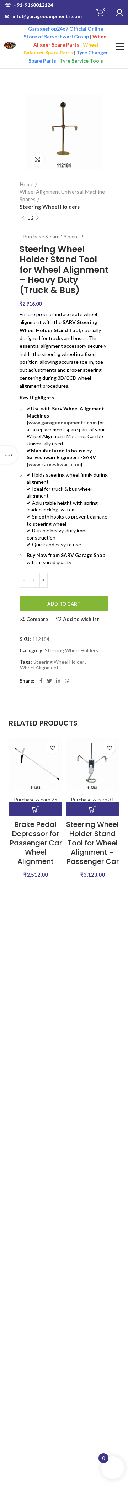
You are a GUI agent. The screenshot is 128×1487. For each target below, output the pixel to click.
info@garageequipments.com (43, 16)
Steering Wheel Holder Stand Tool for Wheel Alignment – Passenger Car (92, 843)
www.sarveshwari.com (54, 464)
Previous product (23, 217)
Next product (37, 217)
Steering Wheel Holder (58, 662)
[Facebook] (41, 680)
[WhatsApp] (67, 680)
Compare (37, 619)
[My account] (119, 12)
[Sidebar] (9, 455)
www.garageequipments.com (62, 422)
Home (26, 184)
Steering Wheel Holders (50, 206)
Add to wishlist (81, 619)
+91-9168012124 (29, 5)
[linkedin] (58, 680)
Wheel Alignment (39, 667)
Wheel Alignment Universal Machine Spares (62, 195)
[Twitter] (49, 680)
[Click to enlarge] (37, 159)
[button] (35, 809)
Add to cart (63, 604)
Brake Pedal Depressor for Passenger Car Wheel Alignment (36, 843)
